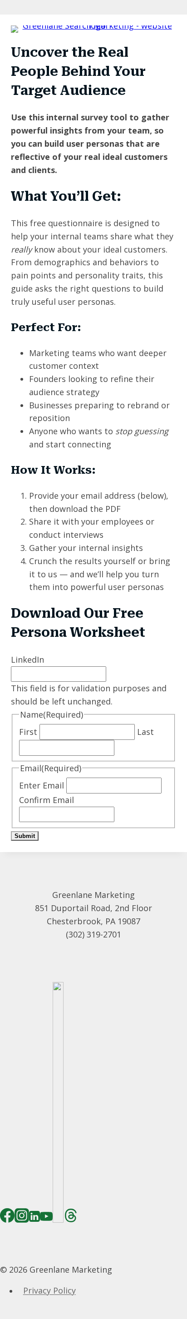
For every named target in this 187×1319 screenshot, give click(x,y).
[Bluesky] (58, 1218)
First (28, 731)
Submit (25, 836)
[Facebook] (7, 1218)
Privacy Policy (49, 1290)
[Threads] (71, 1218)
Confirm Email (46, 799)
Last (145, 731)
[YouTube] (46, 1218)
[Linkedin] (34, 1218)
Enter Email (41, 785)
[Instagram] (22, 1218)
